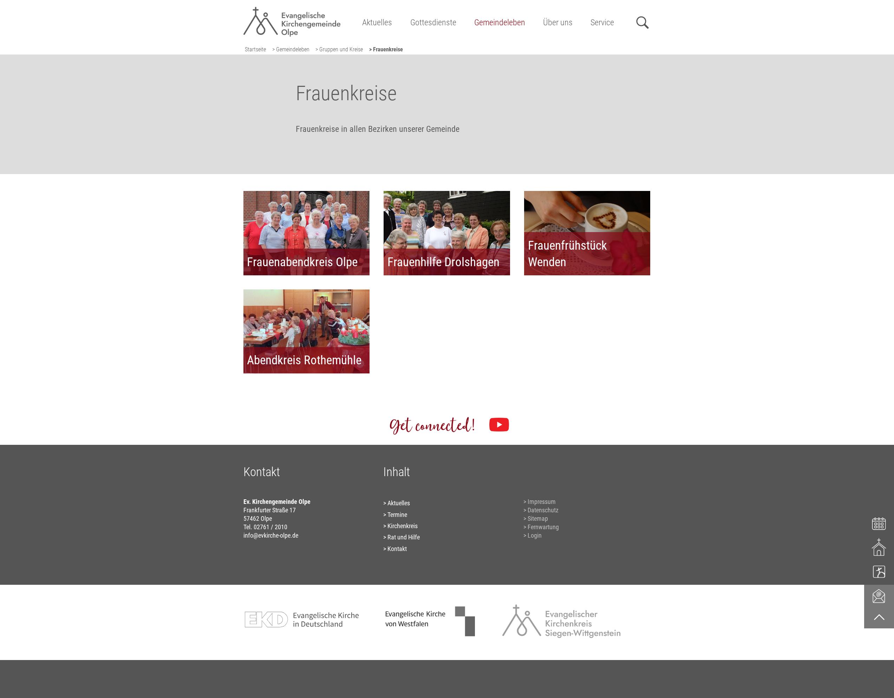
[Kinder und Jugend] (879, 571)
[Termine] (879, 523)
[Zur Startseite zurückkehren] (292, 9)
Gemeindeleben (499, 22)
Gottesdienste (433, 22)
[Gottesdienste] (879, 547)
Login (535, 535)
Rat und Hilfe (403, 537)
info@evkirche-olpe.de (270, 535)
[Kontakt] (879, 595)
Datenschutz (543, 510)
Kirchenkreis (402, 526)
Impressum (542, 501)
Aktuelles (377, 22)
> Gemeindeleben (290, 49)
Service (602, 22)
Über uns (558, 22)
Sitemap (538, 518)
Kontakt (397, 548)
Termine (397, 514)
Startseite (255, 49)
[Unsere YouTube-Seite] (499, 425)
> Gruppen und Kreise (339, 49)
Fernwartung (543, 527)
